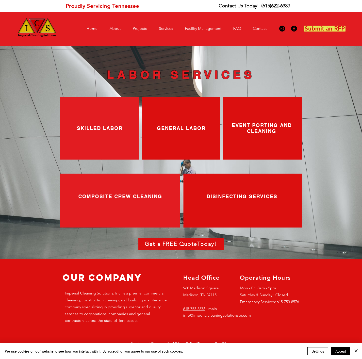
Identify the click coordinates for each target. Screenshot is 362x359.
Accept (340, 351)
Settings (318, 351)
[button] (117, 28)
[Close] (356, 351)
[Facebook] (294, 29)
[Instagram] (282, 29)
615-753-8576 (194, 308)
